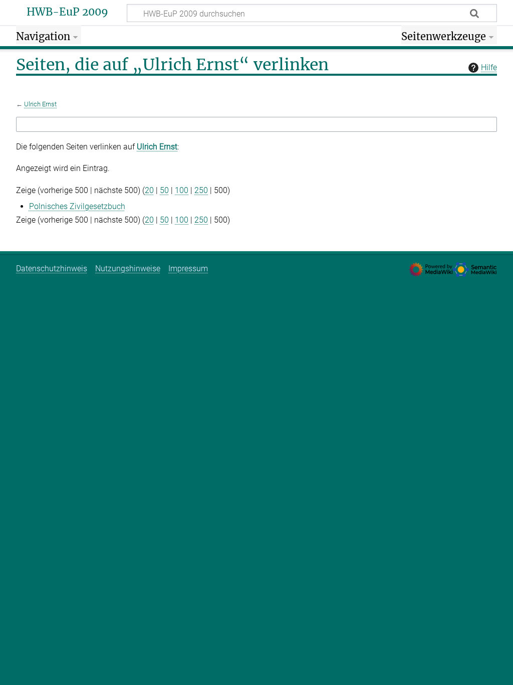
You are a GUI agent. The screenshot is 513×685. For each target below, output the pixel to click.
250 (201, 190)
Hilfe (489, 67)
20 (149, 190)
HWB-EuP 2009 (67, 12)
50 (164, 190)
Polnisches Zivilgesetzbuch (77, 206)
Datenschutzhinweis (51, 268)
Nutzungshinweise (127, 268)
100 (181, 190)
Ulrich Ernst (40, 104)
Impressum (188, 268)
